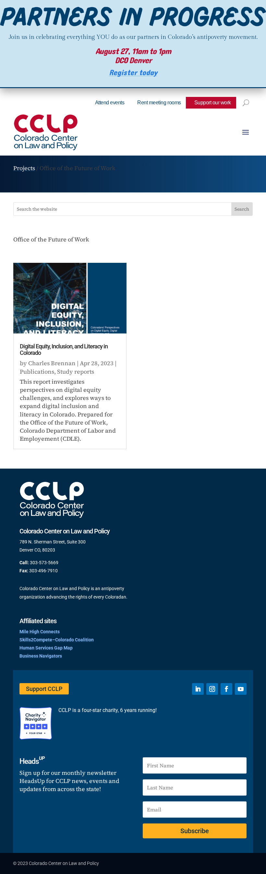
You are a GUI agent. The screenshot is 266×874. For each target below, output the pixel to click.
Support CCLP (44, 688)
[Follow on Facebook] (226, 689)
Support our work (212, 102)
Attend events (110, 102)
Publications (37, 371)
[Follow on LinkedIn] (198, 689)
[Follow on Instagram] (212, 689)
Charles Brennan (52, 363)
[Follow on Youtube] (241, 689)
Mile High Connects (39, 631)
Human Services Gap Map (46, 647)
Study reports (75, 371)
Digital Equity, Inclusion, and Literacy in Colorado (64, 349)
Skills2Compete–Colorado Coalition (56, 639)
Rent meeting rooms (159, 102)
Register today (133, 73)
